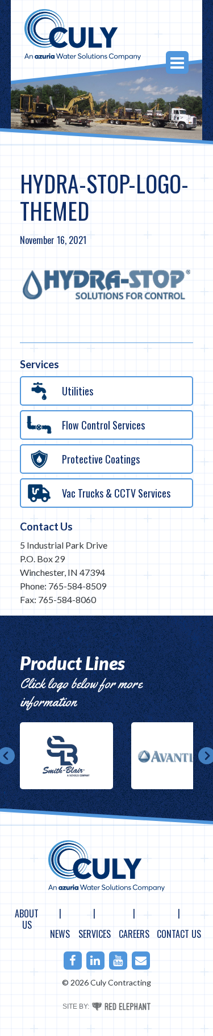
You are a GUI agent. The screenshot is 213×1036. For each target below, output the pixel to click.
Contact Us (46, 526)
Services (94, 934)
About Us (27, 919)
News (60, 934)
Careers (134, 934)
